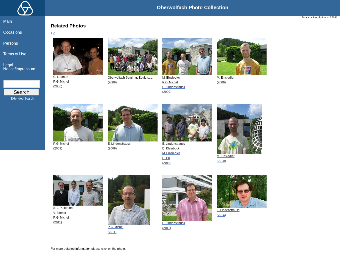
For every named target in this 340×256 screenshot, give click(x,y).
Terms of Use (14, 54)
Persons (10, 43)
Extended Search (22, 98)
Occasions (12, 32)
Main (7, 21)
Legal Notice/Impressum (19, 67)
